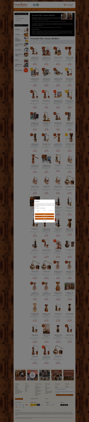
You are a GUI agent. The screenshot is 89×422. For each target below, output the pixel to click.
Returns (36, 392)
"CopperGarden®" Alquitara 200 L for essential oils (69, 314)
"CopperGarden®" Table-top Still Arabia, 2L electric (58, 57)
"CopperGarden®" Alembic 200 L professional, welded (70, 187)
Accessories (17, 389)
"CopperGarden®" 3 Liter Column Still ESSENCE (46, 101)
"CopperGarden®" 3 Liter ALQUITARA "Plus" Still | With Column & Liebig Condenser (35, 166)
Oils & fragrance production (19, 391)
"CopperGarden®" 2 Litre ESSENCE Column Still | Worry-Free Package (46, 79)
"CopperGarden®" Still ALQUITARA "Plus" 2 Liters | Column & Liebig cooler (58, 144)
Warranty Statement (38, 393)
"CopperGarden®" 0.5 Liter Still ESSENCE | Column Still (46, 144)
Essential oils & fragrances (42, 9)
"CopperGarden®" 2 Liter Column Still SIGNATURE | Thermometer (69, 101)
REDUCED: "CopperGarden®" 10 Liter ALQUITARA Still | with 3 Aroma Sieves (35, 293)
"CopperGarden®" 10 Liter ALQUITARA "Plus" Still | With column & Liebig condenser (46, 229)
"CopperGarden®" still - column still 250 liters (34, 356)
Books (60, 9)
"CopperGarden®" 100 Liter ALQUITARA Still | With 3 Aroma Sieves (35, 314)
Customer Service (38, 383)
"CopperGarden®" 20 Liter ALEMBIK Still (46, 187)
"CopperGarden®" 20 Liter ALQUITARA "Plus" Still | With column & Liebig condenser (70, 229)
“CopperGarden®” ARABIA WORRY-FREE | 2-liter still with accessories (58, 79)
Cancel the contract (19, 398)
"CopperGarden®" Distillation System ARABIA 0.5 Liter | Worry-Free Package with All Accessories (58, 101)
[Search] (59, 5)
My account (57, 383)
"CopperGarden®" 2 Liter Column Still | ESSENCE (35, 101)
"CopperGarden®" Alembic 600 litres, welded (46, 271)
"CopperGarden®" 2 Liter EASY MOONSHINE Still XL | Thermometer (70, 123)
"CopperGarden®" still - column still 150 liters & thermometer (46, 335)
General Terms (37, 394)
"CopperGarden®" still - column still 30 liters (34, 250)
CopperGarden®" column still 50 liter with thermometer (46, 250)
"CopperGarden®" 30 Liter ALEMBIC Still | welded (58, 187)
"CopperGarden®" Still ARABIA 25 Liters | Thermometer (58, 250)
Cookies (36, 389)
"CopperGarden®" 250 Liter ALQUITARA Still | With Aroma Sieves (58, 335)
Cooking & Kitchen (27, 9)
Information (47, 383)
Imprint (36, 395)
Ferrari (26, 390)
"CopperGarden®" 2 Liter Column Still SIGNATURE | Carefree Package (35, 79)
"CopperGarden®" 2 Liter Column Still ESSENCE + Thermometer (69, 79)
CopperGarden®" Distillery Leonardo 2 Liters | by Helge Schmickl (69, 144)
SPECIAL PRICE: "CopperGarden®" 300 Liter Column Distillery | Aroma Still (46, 357)
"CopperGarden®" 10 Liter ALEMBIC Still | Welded (35, 187)
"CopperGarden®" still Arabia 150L (69, 250)
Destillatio (67, 383)
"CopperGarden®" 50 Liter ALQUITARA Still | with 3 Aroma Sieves (58, 293)
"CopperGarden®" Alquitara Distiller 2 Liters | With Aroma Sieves (69, 58)
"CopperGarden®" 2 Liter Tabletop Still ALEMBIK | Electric (58, 123)
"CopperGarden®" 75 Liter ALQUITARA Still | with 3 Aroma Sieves (70, 293)
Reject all (44, 218)
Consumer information (38, 390)
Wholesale (46, 393)
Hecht (26, 391)
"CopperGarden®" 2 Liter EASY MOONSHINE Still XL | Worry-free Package (35, 123)
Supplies (33, 9)
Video (46, 390)
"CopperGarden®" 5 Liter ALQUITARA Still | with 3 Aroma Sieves (70, 272)
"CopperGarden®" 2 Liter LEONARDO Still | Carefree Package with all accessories (46, 166)
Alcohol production (17, 390)
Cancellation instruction (34, 398)
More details (44, 220)
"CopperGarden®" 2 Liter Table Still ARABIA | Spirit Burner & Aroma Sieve (35, 58)
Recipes (46, 389)
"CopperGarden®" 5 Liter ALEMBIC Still (69, 165)
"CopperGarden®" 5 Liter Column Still (69, 208)
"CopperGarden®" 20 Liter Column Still (35, 229)
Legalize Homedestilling (48, 391)
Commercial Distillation (48, 392)
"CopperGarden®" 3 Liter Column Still (58, 208)
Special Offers (17, 393)
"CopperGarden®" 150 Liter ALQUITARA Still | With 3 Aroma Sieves (46, 314)
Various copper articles (53, 9)
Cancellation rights (37, 391)
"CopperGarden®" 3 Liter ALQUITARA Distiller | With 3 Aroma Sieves (58, 272)
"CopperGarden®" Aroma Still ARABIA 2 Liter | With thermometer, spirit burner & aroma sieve (46, 58)
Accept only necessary (44, 216)
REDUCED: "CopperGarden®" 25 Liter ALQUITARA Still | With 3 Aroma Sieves (46, 293)
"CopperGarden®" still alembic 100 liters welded (58, 356)
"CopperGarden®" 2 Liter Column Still (58, 165)
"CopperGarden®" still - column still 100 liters (58, 314)
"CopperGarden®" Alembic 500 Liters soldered (35, 271)
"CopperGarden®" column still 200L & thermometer (69, 335)
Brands (26, 383)
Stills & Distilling (17, 9)
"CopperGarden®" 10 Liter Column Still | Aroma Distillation (58, 229)
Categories (17, 383)
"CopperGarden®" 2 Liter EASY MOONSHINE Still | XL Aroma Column (35, 144)
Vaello (26, 389)
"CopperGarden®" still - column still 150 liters (34, 335)
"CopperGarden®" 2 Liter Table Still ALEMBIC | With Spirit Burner (46, 123)
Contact (46, 398)
